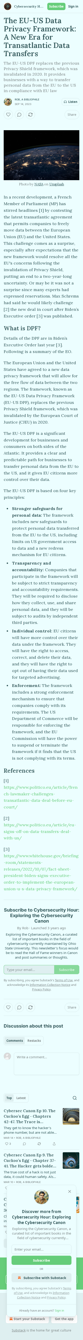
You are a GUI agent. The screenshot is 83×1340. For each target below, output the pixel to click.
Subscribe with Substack (45, 1277)
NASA (38, 184)
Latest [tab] (21, 1098)
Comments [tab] (14, 1041)
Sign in (73, 6)
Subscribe (56, 6)
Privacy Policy (56, 1297)
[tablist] (24, 1040)
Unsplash (56, 184)
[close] (69, 1191)
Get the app (64, 1319)
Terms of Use (64, 980)
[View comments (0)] (19, 114)
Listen (72, 102)
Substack (19, 1330)
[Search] (74, 1098)
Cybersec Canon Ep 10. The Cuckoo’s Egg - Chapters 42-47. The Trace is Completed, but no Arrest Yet (30, 1116)
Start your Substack (29, 1319)
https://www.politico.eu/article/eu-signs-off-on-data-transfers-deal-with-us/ (40, 831)
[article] (41, 1127)
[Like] (8, 114)
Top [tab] (9, 1098)
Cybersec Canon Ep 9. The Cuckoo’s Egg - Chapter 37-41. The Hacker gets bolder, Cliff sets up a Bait (30, 1161)
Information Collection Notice (50, 985)
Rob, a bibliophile (27, 99)
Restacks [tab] (34, 1041)
